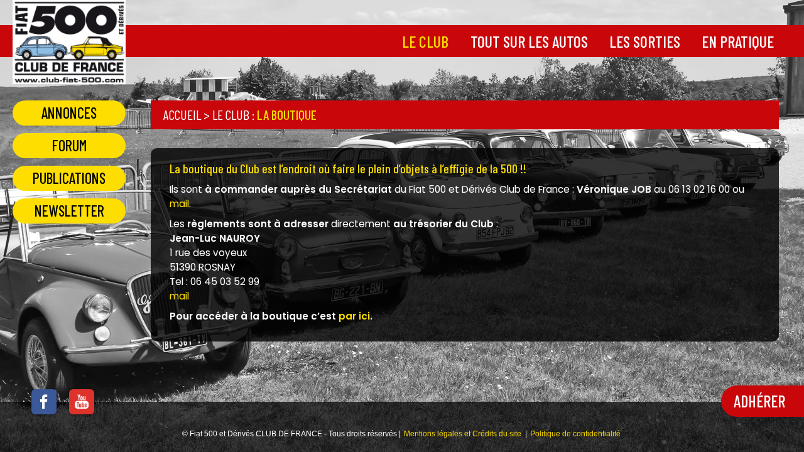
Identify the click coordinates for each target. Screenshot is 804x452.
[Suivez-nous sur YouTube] (75, 406)
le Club (425, 41)
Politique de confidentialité (575, 433)
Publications (69, 178)
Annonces (69, 113)
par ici (354, 316)
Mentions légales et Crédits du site (462, 433)
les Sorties (644, 41)
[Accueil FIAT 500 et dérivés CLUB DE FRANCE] (69, 76)
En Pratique (738, 41)
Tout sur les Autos (529, 41)
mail (179, 203)
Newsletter (69, 211)
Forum (69, 145)
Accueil (182, 114)
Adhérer (759, 401)
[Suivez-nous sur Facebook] (38, 406)
